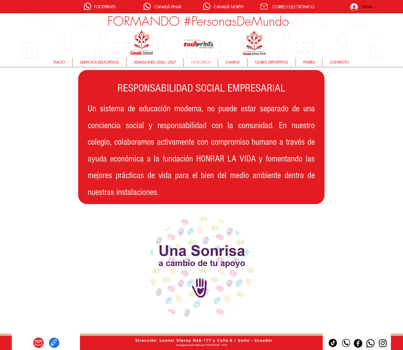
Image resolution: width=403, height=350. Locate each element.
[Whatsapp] (87, 6)
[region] (201, 269)
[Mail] (264, 6)
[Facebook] (358, 343)
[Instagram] (383, 343)
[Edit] (54, 343)
